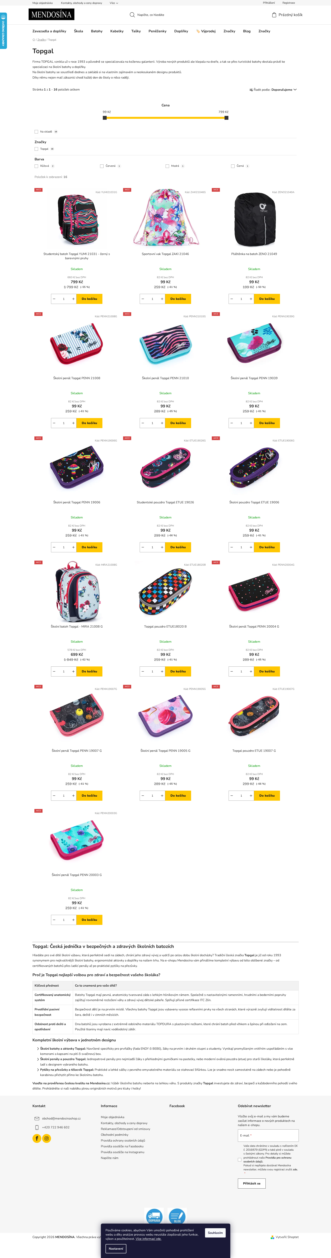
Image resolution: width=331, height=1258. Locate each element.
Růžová (46, 166)
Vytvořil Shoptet (287, 1237)
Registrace (288, 3)
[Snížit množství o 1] (54, 299)
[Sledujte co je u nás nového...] (177, 1217)
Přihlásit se (251, 1183)
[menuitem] (49, 31)
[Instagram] (46, 1138)
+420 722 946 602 (56, 1127)
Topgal (46, 149)
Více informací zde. (149, 1239)
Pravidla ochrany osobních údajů (123, 1140)
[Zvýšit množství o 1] (73, 299)
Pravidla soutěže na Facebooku (122, 1146)
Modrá (177, 166)
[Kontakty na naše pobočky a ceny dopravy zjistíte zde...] (154, 1217)
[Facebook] (36, 1138)
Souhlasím (215, 1233)
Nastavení (116, 1249)
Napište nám (109, 1158)
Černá (242, 166)
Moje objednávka (42, 3)
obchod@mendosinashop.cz (61, 1118)
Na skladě (48, 131)
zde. (295, 1169)
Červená (113, 166)
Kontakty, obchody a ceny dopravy (81, 3)
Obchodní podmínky (114, 1135)
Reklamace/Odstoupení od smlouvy (125, 1129)
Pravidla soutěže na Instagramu (122, 1152)
